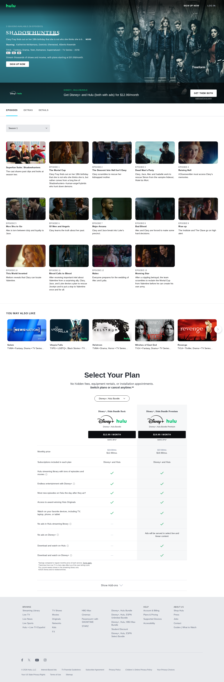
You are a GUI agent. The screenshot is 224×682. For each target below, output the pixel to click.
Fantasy (17, 50)
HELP (146, 607)
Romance (41, 50)
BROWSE (27, 607)
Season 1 (13, 128)
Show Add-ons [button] (109, 585)
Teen (32, 50)
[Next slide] (218, 329)
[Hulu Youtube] (39, 660)
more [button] (88, 39)
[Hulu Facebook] (24, 660)
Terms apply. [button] (87, 563)
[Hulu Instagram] (45, 660)
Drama (25, 50)
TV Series (67, 50)
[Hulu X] (31, 660)
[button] (12, 109)
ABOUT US (179, 607)
